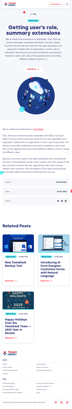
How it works (7, 367)
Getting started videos (11, 389)
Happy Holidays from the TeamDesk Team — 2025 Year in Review (18, 326)
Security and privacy (44, 370)
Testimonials (41, 364)
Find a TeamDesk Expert (45, 383)
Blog (38, 392)
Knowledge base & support (13, 392)
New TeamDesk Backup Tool (15, 264)
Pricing (5, 373)
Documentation (8, 386)
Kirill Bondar (61, 182)
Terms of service (42, 367)
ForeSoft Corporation (22, 402)
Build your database (10, 370)
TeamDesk (38, 129)
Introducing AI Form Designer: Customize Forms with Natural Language (53, 269)
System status (41, 389)
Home (5, 364)
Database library (9, 383)
